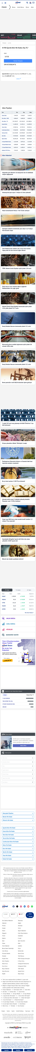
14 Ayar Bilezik (6, 993)
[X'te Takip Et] (17, 906)
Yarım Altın (4, 127)
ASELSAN (4, 707)
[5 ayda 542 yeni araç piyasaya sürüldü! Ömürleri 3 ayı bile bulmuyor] (18, 415)
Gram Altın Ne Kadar (9, 831)
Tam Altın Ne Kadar (8, 835)
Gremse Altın (4, 132)
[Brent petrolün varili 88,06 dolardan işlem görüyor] (18, 374)
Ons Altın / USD (5, 118)
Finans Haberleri (7, 989)
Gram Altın (4, 115)
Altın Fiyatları (5, 961)
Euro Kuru (4, 966)
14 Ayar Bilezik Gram (6, 141)
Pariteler (13, 1006)
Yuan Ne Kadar (7, 855)
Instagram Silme (22, 966)
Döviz (27, 7)
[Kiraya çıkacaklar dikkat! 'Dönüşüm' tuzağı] (18, 435)
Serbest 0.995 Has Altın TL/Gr (6, 150)
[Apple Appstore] (13, 915)
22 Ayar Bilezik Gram (6, 147)
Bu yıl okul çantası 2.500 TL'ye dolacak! (13, 481)
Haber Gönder (31, 915)
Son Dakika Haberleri (7, 920)
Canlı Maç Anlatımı (23, 933)
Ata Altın (4, 135)
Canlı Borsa (5, 951)
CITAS (3, 602)
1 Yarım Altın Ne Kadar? (24, 995)
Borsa (13, 7)
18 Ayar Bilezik (16, 993)
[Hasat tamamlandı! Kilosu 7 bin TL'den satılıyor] (18, 202)
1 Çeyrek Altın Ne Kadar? (9, 995)
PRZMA (4, 599)
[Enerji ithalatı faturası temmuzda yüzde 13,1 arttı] (18, 318)
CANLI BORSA (10, 624)
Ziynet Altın (4, 138)
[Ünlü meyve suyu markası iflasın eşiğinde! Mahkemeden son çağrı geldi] (18, 278)
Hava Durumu (5, 971)
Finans (4, 925)
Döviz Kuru (5, 1006)
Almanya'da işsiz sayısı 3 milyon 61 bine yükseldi (16, 192)
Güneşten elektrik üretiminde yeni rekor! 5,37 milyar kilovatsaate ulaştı (17, 229)
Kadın (3, 930)
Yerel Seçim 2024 (17, 989)
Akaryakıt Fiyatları (8, 813)
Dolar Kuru (5, 963)
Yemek (3, 928)
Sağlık (19, 923)
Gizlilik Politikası (20, 1011)
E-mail (19, 938)
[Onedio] (8, 1037)
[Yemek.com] (27, 1037)
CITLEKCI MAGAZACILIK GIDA (9, 704)
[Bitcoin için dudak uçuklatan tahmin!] (18, 551)
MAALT (3, 596)
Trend (3, 935)
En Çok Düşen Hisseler (8, 1002)
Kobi (19, 943)
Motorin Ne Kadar (8, 820)
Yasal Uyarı (27, 1011)
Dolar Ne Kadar (7, 845)
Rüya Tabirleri (5, 968)
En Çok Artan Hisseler (22, 1002)
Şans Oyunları (21, 941)
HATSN (3, 609)
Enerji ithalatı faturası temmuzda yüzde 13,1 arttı (16, 326)
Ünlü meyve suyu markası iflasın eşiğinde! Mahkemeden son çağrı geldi (14, 287)
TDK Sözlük (21, 968)
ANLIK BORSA (10, 618)
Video (3, 943)
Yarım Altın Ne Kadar (9, 838)
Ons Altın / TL (5, 121)
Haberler (4, 923)
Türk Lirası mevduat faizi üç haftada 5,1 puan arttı (15, 979)
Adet (5, 53)
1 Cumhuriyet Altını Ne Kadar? (10, 998)
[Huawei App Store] (21, 915)
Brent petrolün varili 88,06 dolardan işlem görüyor (17, 382)
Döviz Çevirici (8, 753)
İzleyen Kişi (29, 695)
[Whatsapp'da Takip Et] (32, 906)
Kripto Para (5, 958)
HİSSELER (9, 629)
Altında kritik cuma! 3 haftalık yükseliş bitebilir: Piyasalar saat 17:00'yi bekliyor (16, 500)
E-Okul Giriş (21, 961)
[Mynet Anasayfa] (18, 2)
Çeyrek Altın (4, 124)
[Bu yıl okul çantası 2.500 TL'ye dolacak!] (18, 473)
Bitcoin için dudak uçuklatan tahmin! (13, 559)
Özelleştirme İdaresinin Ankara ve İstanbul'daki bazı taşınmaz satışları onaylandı (17, 462)
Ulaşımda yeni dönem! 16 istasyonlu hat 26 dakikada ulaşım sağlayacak (17, 173)
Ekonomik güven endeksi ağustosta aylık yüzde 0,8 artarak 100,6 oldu (17, 345)
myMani (20, 946)
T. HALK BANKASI (6, 698)
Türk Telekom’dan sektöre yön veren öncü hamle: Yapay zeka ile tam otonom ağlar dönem (16, 249)
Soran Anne (21, 953)
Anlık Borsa (20, 7)
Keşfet (3, 973)
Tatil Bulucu (21, 956)
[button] (5, 3)
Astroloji (20, 925)
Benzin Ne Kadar (7, 817)
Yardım (8, 1011)
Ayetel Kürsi (21, 971)
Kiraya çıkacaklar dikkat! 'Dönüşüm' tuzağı (14, 443)
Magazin (4, 933)
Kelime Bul (20, 951)
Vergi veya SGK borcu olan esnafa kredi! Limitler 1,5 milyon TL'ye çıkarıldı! (17, 520)
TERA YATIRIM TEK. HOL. (8, 701)
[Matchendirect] (19, 1032)
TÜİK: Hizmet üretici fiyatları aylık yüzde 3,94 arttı (16, 268)
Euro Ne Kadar (7, 848)
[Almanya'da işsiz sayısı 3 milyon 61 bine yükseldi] (18, 184)
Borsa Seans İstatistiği (7, 948)
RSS (33, 1011)
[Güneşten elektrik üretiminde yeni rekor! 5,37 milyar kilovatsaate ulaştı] (18, 220)
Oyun (19, 948)
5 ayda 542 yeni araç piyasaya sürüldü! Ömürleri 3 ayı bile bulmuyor (17, 424)
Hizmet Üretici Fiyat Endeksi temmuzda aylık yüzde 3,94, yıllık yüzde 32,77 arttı (17, 307)
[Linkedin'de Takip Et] (25, 906)
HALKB (4, 606)
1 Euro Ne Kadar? (7, 1000)
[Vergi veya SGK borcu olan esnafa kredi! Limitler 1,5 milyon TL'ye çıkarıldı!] (18, 511)
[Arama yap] (27, 3)
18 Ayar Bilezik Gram (6, 144)
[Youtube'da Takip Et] (28, 906)
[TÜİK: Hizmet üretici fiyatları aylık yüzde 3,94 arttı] (18, 260)
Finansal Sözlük (6, 953)
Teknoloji (20, 920)
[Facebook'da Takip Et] (14, 906)
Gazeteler (20, 935)
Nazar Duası (21, 973)
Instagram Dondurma (23, 963)
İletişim (3, 1011)
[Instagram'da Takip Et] (21, 906)
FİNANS (4, 7)
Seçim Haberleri (22, 930)
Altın (32, 7)
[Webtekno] (17, 1037)
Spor (3, 941)
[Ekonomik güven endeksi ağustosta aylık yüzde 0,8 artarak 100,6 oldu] (18, 336)
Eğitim (4, 938)
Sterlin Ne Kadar (7, 852)
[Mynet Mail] (33, 2)
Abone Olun (23, 745)
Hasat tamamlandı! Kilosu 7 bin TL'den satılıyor (16, 210)
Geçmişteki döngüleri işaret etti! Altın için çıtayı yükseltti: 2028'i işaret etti (16, 540)
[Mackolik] (9, 1032)
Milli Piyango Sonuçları (24, 958)
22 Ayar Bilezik (26, 993)
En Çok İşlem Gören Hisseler (10, 1004)
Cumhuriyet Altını (5, 130)
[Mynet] (28, 1032)
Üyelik (13, 1011)
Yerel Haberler (5, 946)
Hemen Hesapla (18, 61)
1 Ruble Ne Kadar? (19, 1000)
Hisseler (4, 956)
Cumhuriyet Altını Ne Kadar (11, 841)
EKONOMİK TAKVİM (12, 635)
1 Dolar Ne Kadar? (25, 998)
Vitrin (19, 928)
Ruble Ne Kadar (7, 859)
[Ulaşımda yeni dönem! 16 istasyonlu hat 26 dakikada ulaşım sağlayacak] (18, 164)
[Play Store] (6, 915)
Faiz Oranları (21, 1006)
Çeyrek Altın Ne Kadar (9, 828)
